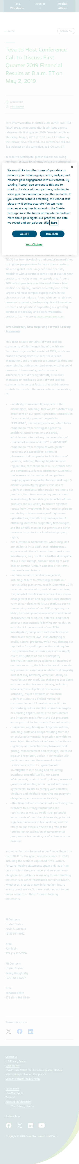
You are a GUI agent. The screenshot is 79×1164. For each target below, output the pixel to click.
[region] (39, 209)
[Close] (72, 167)
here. (54, 223)
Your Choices (34, 244)
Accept (24, 233)
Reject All (52, 233)
